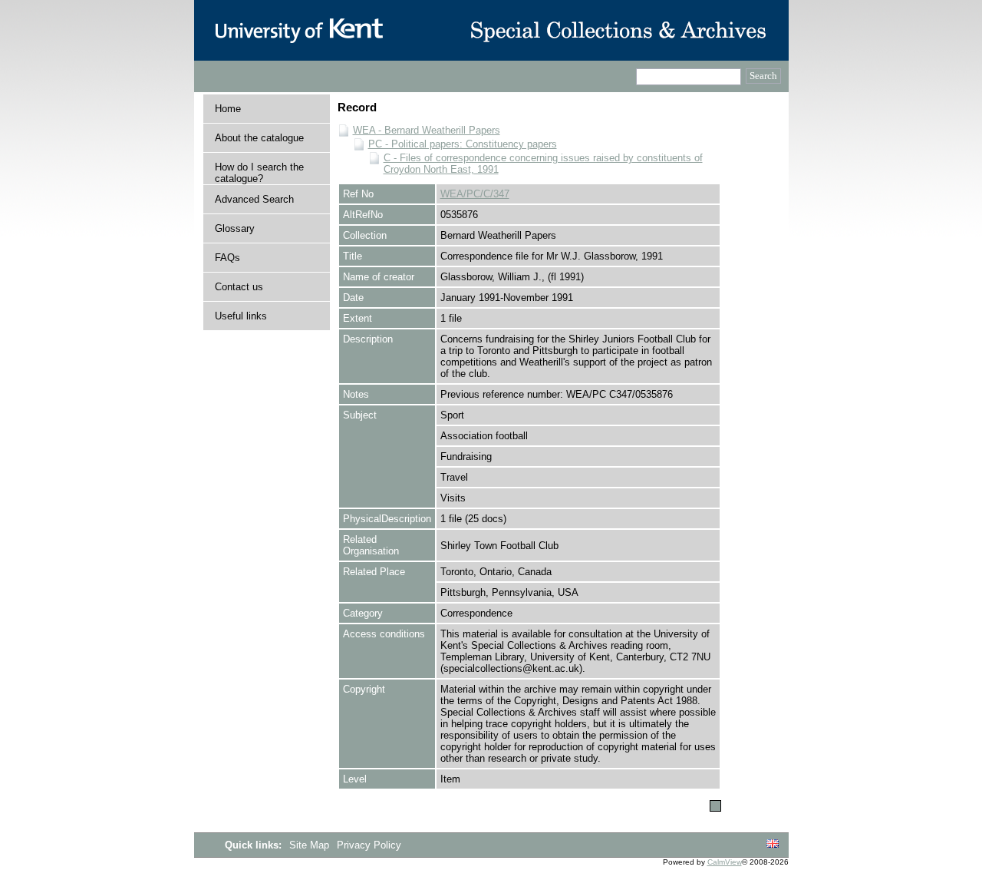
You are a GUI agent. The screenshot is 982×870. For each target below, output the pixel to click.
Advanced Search (254, 199)
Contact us (239, 287)
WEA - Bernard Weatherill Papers (426, 130)
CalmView (724, 862)
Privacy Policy (369, 845)
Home (228, 108)
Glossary (235, 228)
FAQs (227, 257)
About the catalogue (259, 138)
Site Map (310, 845)
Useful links (241, 316)
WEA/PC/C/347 (474, 194)
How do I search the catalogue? (259, 172)
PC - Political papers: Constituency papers (462, 144)
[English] (772, 844)
